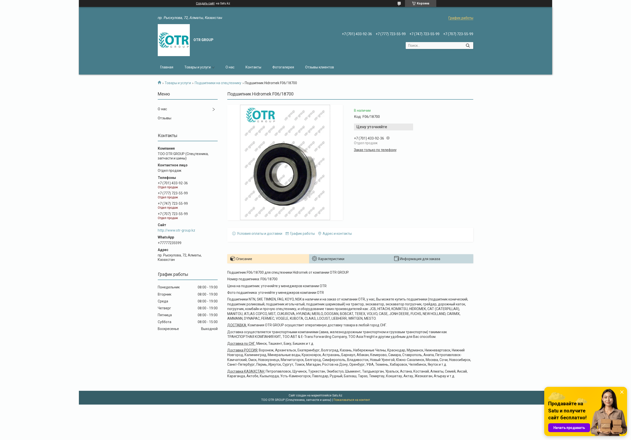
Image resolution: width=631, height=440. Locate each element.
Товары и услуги (197, 67)
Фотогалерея (283, 67)
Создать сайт (205, 3)
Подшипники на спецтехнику (218, 83)
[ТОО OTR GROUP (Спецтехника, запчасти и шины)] (174, 40)
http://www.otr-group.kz (176, 230)
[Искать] (467, 45)
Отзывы (164, 118)
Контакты (253, 67)
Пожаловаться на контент (351, 400)
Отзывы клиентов (319, 67)
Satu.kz (337, 395)
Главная (166, 67)
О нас (230, 67)
